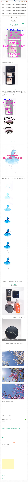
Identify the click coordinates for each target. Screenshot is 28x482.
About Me (7, 16)
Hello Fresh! (3, 425)
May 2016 (3, 433)
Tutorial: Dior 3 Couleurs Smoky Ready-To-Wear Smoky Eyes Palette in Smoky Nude (11, 428)
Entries (3, 475)
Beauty (20, 16)
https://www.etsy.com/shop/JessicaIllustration (6, 277)
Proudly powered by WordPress (11, 481)
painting (23, 281)
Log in (3, 474)
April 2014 (3, 437)
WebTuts (19, 481)
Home (3, 16)
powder (17, 343)
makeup (9, 343)
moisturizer (11, 343)
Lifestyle (12, 16)
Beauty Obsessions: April (14, 284)
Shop (16, 17)
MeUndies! (3, 424)
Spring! (14, 345)
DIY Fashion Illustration (14, 141)
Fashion (16, 16)
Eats (24, 16)
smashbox (21, 343)
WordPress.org (3, 478)
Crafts (12, 17)
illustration (20, 281)
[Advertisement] (8, 464)
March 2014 (3, 438)
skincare (19, 343)
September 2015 (3, 434)
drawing (15, 281)
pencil (24, 281)
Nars (13, 343)
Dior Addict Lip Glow (14, 339)
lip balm (7, 343)
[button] (2, 330)
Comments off (16, 25)
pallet (15, 343)
